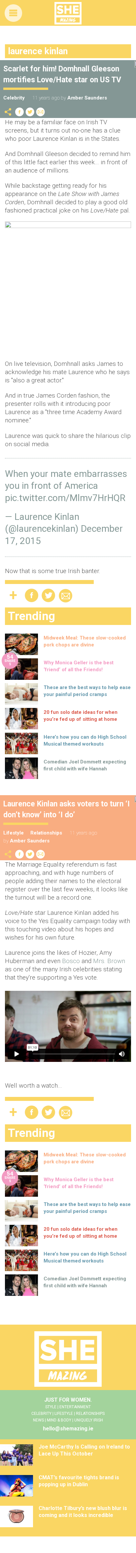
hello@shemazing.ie (68, 1428)
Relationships (46, 833)
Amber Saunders (87, 98)
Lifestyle (13, 833)
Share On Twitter (30, 111)
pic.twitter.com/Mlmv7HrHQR (65, 497)
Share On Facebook (19, 111)
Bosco (71, 961)
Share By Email (40, 111)
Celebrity (14, 98)
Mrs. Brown (109, 961)
